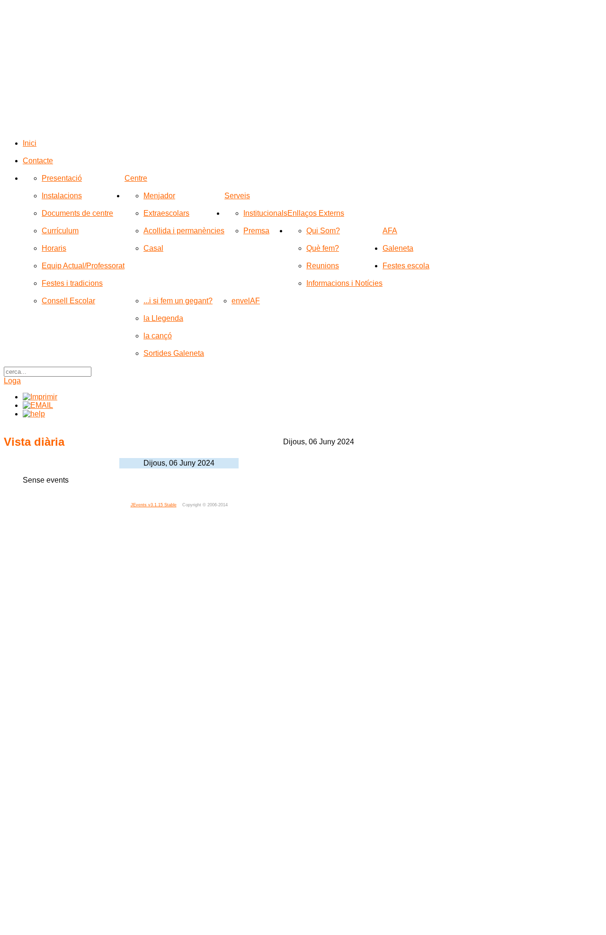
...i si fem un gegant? (178, 301)
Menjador (159, 196)
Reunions (322, 266)
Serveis (237, 196)
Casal (153, 248)
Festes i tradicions (72, 283)
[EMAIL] (38, 405)
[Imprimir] (40, 397)
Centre (136, 178)
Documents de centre (77, 213)
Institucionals (265, 213)
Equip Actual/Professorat (83, 266)
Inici (29, 143)
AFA (390, 231)
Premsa (256, 231)
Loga (12, 381)
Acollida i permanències (183, 231)
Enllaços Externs (315, 213)
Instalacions (62, 196)
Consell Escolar (68, 301)
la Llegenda (163, 318)
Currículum (60, 231)
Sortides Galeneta (173, 353)
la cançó (157, 336)
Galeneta (398, 248)
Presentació (62, 178)
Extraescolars (166, 213)
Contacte (38, 161)
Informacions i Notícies (344, 283)
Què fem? (322, 248)
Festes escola (406, 266)
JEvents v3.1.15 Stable (154, 505)
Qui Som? (323, 231)
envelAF (246, 301)
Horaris (54, 248)
